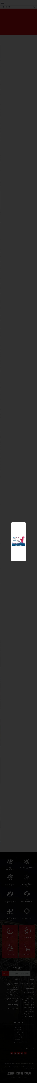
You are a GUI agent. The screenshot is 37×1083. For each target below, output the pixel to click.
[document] (18, 541)
